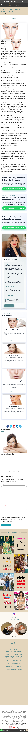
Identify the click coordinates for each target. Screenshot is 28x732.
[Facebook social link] (7, 426)
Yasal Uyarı (8, 723)
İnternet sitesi (4, 511)
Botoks (8, 13)
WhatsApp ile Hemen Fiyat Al (14, 188)
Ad (2, 500)
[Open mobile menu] (1, 5)
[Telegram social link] (20, 426)
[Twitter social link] (11, 426)
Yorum (3, 484)
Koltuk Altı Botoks (14, 355)
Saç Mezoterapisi (14, 406)
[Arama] (26, 5)
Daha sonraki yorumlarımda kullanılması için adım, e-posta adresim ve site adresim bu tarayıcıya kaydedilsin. (13, 519)
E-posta (3, 506)
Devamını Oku (14, 340)
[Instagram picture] (7, 628)
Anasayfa (3, 13)
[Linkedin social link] (17, 426)
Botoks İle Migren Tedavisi (14, 330)
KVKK (3, 723)
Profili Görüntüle (9, 305)
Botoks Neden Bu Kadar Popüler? (14, 381)
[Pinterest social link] (14, 426)
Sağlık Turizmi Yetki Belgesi (19, 723)
